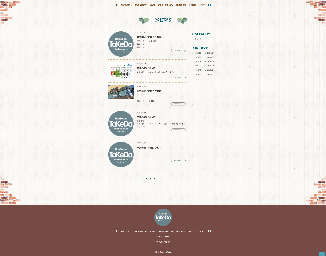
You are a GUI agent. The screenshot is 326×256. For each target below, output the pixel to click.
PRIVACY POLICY (163, 242)
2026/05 (209, 57)
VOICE (159, 237)
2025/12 (196, 70)
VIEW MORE (178, 50)
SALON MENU (141, 5)
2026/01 (209, 66)
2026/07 (209, 53)
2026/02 (196, 66)
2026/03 (209, 61)
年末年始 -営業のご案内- (149, 37)
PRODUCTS (181, 5)
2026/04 (196, 61)
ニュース (197, 39)
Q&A (167, 237)
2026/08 (196, 53)
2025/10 (196, 74)
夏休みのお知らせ (146, 68)
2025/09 (209, 74)
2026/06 (196, 57)
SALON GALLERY (165, 5)
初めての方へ (126, 5)
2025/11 (209, 70)
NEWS (152, 5)
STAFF (202, 5)
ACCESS (192, 5)
